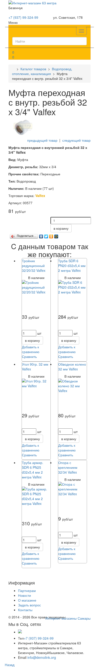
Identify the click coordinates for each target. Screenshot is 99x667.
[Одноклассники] (51, 235)
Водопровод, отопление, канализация (42, 71)
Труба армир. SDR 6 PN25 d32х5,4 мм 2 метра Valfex (32, 469)
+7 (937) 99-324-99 (23, 17)
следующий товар (76, 140)
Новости (24, 595)
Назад (9, 664)
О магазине (27, 600)
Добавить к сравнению (30, 349)
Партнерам (27, 590)
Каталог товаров (33, 68)
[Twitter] (46, 235)
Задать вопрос (29, 605)
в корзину (61, 228)
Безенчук (15, 7)
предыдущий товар (42, 140)
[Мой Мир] (56, 235)
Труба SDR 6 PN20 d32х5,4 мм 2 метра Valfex (72, 265)
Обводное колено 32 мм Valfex (72, 366)
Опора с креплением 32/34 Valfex (67, 467)
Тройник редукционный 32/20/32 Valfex (33, 265)
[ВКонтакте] (41, 235)
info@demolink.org (41, 657)
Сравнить (29, 356)
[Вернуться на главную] (13, 68)
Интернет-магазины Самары (68, 618)
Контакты (25, 609)
